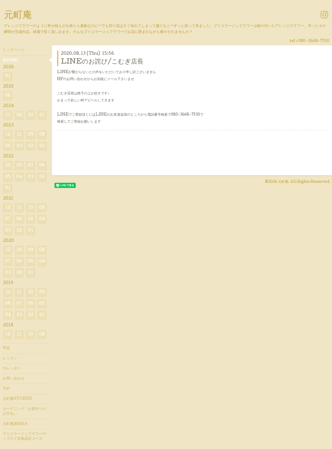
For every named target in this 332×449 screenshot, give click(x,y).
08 (19, 115)
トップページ (13, 50)
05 (8, 177)
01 (7, 76)
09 (30, 134)
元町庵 (18, 16)
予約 (6, 389)
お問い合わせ (13, 379)
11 (7, 115)
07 (30, 165)
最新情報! (10, 60)
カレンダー (12, 369)
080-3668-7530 (313, 41)
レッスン (10, 358)
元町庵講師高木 (15, 424)
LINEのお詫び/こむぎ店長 (102, 62)
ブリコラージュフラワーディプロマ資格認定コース (24, 436)
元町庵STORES (17, 399)
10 (7, 165)
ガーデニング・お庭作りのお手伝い (24, 411)
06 (8, 96)
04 (19, 177)
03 (19, 146)
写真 (6, 348)
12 (7, 134)
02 (30, 115)
